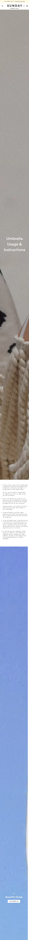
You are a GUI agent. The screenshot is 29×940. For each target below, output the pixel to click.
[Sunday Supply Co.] (14, 7)
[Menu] (2, 6)
